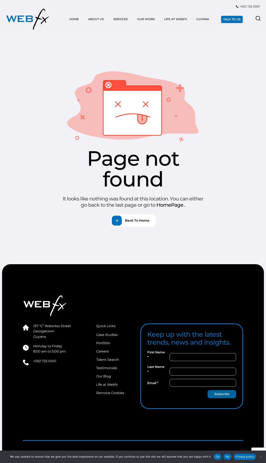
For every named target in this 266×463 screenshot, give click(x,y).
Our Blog (103, 376)
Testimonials (106, 368)
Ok (217, 456)
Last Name (155, 369)
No (228, 456)
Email (152, 383)
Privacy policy (245, 456)
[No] (261, 457)
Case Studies (107, 335)
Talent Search (107, 360)
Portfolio (103, 343)
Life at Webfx (107, 385)
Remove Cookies (110, 393)
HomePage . (170, 205)
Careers (102, 351)
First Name (156, 354)
